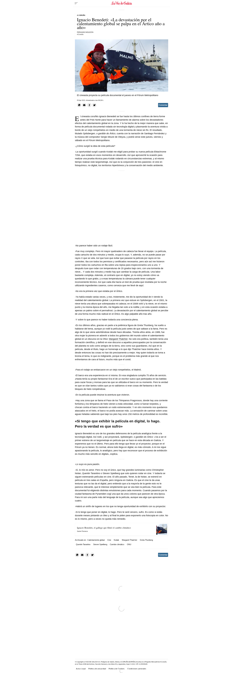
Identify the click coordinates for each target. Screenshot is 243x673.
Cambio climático (117, 544)
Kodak (116, 540)
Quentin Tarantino (83, 544)
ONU (129, 544)
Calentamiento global (96, 540)
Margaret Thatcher (118, 339)
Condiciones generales (136, 669)
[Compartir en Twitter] (94, 105)
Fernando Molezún (85, 32)
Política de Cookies (117, 669)
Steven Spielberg (100, 544)
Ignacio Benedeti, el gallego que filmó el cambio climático (104, 527)
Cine (109, 540)
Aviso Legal (81, 669)
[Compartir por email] (84, 105)
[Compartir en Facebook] (89, 105)
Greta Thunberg (146, 540)
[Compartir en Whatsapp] (79, 105)
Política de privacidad (97, 669)
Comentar (163, 105)
